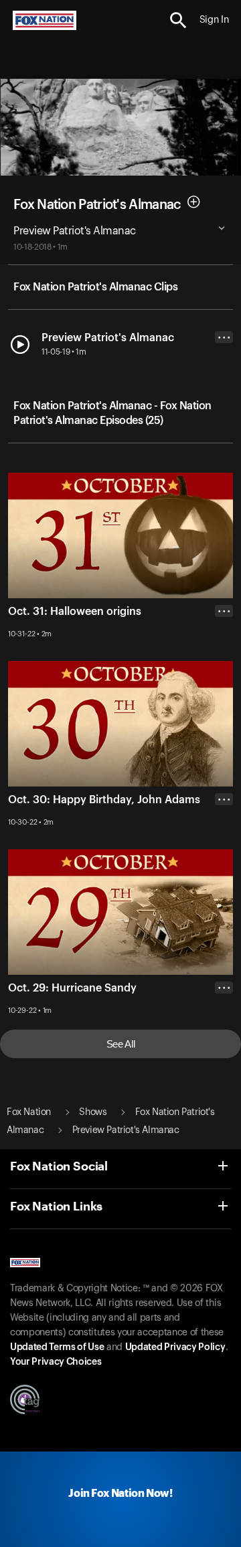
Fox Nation (29, 1112)
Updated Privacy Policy (175, 1347)
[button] (178, 20)
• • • (224, 337)
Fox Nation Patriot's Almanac (97, 205)
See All (120, 1044)
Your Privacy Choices (55, 1362)
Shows (92, 1112)
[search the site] (178, 20)
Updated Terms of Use (57, 1347)
